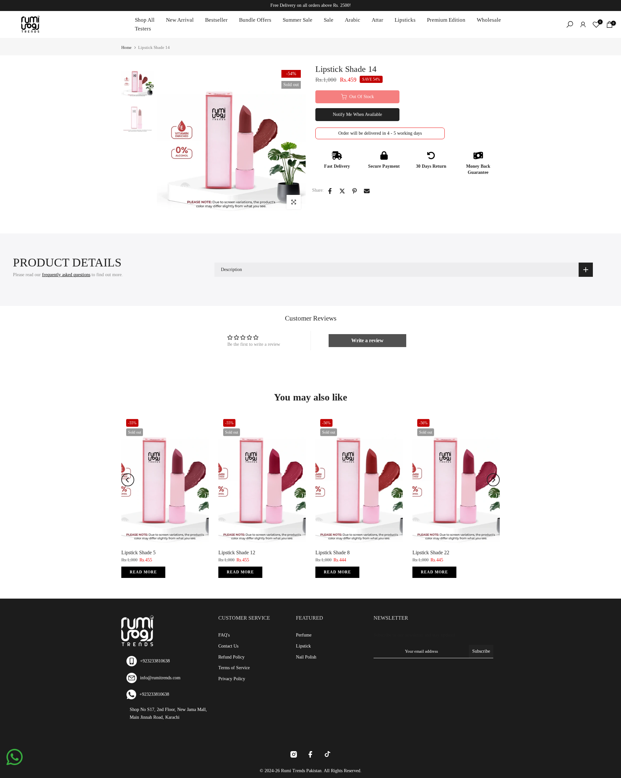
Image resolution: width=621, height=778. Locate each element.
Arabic (352, 20)
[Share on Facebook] (330, 191)
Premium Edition (446, 20)
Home (126, 47)
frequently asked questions (66, 274)
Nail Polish (306, 657)
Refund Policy (231, 657)
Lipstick (303, 646)
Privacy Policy (231, 678)
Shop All (145, 20)
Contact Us (228, 646)
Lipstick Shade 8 (332, 552)
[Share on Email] (367, 191)
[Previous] (127, 479)
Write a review (367, 340)
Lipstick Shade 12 (236, 552)
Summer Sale (297, 20)
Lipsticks (405, 20)
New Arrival (180, 20)
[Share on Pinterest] (354, 191)
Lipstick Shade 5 (138, 552)
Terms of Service (234, 667)
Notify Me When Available (357, 114)
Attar (377, 20)
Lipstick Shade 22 (430, 552)
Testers (143, 29)
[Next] (493, 479)
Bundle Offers (255, 20)
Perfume (303, 635)
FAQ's (224, 635)
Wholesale (489, 20)
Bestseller (216, 20)
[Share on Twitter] (342, 191)
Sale (328, 20)
